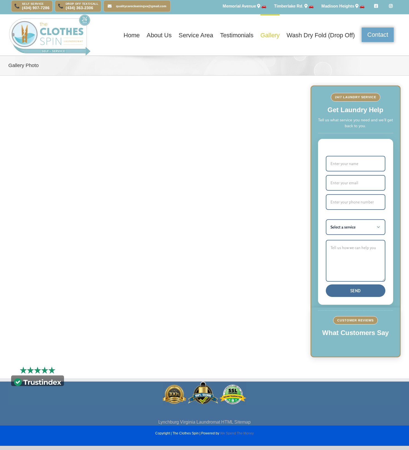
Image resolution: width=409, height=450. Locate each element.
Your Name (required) (346, 149)
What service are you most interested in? (351, 210)
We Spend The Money (237, 433)
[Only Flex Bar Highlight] (376, 6)
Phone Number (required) (350, 188)
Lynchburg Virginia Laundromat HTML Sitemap (204, 422)
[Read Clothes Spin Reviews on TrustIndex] (37, 381)
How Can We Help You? (348, 233)
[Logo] (49, 34)
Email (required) (341, 168)
